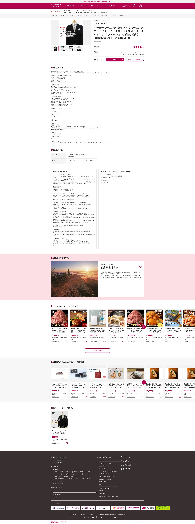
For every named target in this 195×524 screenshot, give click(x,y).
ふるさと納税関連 (57, 494)
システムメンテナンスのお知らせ (84, 10)
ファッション (79, 476)
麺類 (73, 474)
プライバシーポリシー (86, 517)
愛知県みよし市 (150, 397)
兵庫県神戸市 (93, 397)
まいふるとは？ (102, 468)
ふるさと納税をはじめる (109, 5)
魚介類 (61, 471)
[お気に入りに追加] (140, 266)
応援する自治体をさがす (73, 5)
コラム (54, 491)
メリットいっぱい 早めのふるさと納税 (108, 471)
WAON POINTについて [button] (143, 54)
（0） (104, 41)
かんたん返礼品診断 (104, 473)
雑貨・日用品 (58, 476)
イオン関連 (55, 497)
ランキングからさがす (58, 481)
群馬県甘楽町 (111, 397)
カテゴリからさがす (57, 469)
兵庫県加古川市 (55, 341)
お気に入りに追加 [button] (67, 341)
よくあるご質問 (102, 481)
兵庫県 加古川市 (100, 23)
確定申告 (101, 490)
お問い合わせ (127, 465)
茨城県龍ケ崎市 (74, 397)
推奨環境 (83, 514)
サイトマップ (73, 514)
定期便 (82, 478)
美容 (72, 476)
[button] (144, 327)
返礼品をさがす (85, 5)
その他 (88, 478)
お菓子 (67, 474)
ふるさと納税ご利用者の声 (105, 479)
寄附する (115, 59)
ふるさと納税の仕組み (104, 466)
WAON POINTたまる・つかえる (106, 476)
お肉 (56, 471)
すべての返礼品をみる (97, 350)
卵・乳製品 (88, 471)
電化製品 (66, 476)
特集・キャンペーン (96, 5)
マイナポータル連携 (104, 493)
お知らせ (126, 461)
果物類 (75, 471)
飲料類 (61, 474)
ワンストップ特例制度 (104, 488)
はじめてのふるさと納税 (105, 463)
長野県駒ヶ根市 (55, 397)
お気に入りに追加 (140, 266)
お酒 (56, 474)
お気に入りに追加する (134, 59)
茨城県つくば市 (131, 397)
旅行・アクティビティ (60, 478)
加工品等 (79, 474)
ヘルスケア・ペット (73, 478)
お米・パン (68, 471)
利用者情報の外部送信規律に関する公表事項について (112, 514)
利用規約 (92, 514)
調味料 (85, 474)
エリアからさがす (57, 460)
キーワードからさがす (58, 462)
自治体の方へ (127, 469)
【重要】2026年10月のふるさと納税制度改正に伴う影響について (91, 12)
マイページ (126, 457)
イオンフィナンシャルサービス (106, 517)
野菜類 (81, 471)
